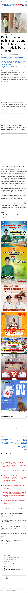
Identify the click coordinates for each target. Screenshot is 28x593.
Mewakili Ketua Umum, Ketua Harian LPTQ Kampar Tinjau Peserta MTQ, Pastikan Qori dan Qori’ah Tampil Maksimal (7, 441)
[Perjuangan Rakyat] (14, 6)
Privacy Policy (14, 582)
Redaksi (6, 582)
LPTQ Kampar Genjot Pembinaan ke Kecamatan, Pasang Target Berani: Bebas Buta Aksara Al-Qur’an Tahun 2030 (14, 63)
